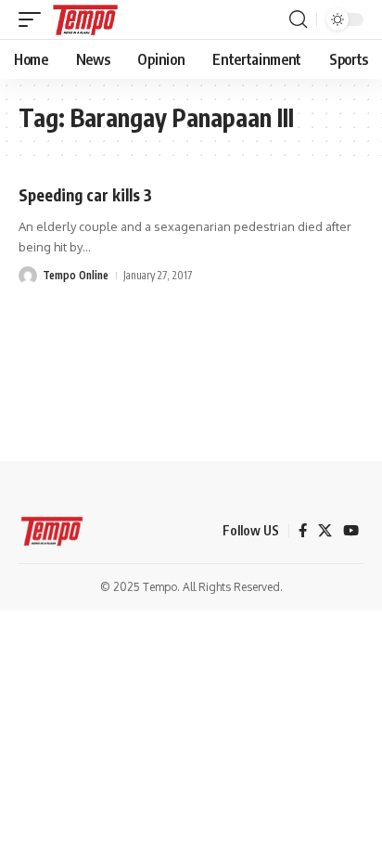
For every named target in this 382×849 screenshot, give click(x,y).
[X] (325, 531)
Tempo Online (75, 275)
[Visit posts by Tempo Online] (28, 275)
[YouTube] (350, 531)
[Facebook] (303, 531)
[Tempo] (85, 19)
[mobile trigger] (34, 19)
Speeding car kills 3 (85, 195)
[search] (298, 19)
